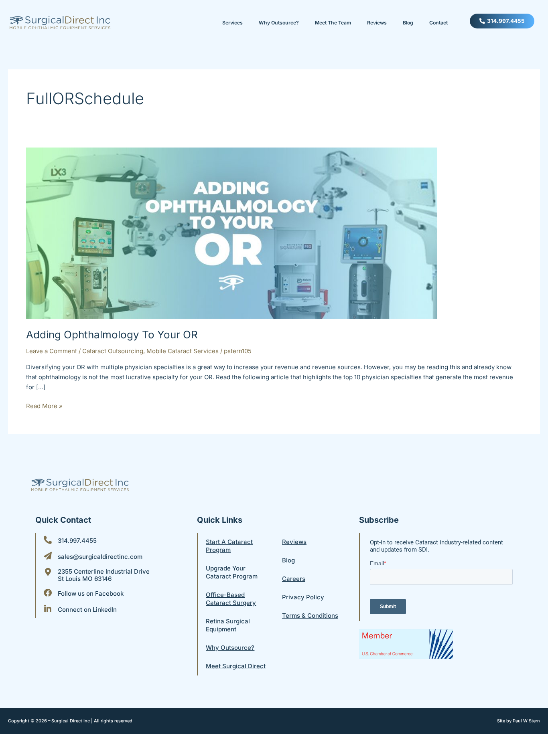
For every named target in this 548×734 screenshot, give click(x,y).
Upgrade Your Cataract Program (232, 572)
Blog (408, 23)
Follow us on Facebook (91, 593)
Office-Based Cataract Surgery (231, 599)
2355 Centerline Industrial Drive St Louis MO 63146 (104, 575)
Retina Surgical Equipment (228, 625)
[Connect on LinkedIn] (48, 609)
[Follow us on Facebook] (48, 593)
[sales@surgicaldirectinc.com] (48, 556)
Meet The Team (333, 23)
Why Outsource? (279, 23)
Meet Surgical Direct (236, 666)
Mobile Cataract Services (182, 351)
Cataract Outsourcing (112, 351)
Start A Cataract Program (229, 546)
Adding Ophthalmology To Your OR (112, 334)
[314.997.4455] (48, 540)
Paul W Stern (526, 721)
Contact (438, 23)
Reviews (377, 23)
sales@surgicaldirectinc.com (100, 556)
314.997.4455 (77, 540)
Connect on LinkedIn (87, 609)
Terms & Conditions (310, 615)
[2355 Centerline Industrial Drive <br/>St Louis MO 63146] (48, 572)
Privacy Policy (303, 597)
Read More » (44, 405)
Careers (293, 578)
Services (232, 23)
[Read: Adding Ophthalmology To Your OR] (231, 233)
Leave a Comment (51, 351)
